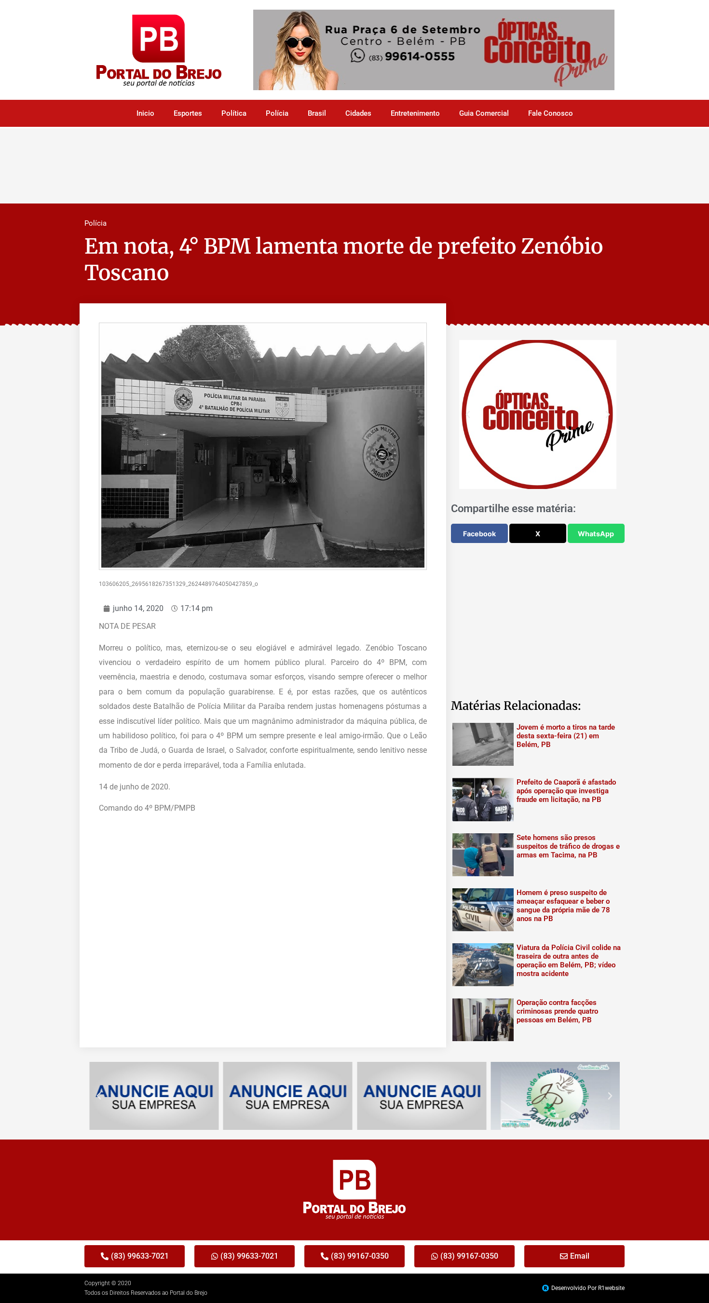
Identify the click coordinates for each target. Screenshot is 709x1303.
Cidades (358, 113)
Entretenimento (415, 113)
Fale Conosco (550, 113)
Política (233, 113)
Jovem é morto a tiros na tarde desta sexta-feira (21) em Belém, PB (566, 736)
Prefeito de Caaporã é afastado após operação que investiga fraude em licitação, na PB (566, 791)
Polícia (277, 113)
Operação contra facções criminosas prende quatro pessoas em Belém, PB (557, 1011)
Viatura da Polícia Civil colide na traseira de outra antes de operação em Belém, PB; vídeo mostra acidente (569, 960)
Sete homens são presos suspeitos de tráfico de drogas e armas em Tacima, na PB (568, 846)
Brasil (317, 113)
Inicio (145, 113)
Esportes (188, 113)
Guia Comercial (484, 113)
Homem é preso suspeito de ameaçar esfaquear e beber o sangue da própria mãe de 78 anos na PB (563, 905)
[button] (468, 415)
